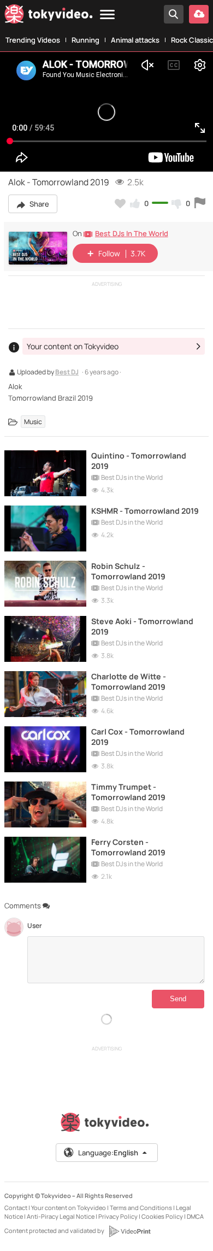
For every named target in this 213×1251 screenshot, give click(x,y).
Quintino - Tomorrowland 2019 (138, 460)
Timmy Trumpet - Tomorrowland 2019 (128, 792)
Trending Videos (32, 40)
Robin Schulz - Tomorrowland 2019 (128, 571)
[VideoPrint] (129, 1231)
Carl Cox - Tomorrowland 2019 (138, 736)
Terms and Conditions (141, 1207)
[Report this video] (199, 203)
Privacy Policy (118, 1216)
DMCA (195, 1216)
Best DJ (67, 373)
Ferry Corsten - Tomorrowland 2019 (128, 847)
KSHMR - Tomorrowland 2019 (145, 511)
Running (85, 40)
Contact (15, 1207)
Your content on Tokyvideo (68, 1207)
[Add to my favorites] (120, 203)
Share (38, 204)
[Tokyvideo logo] (48, 16)
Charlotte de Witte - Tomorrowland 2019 (128, 681)
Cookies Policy (162, 1216)
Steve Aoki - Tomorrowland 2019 (142, 626)
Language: (108, 1153)
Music (33, 421)
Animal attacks (135, 40)
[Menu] (107, 15)
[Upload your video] (199, 14)
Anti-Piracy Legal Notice (60, 1216)
